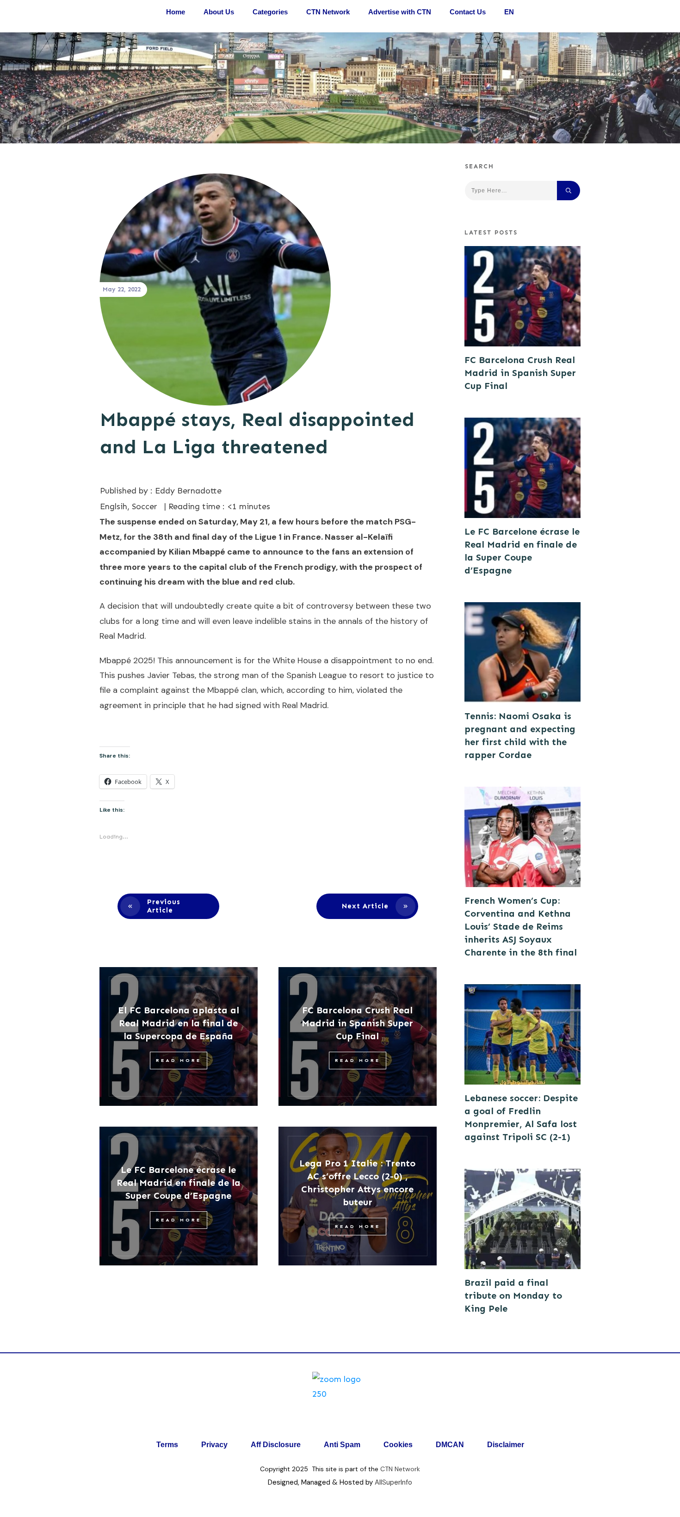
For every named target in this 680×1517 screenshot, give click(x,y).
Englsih (113, 506)
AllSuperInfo (393, 1482)
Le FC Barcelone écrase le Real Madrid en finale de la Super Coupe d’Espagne (179, 1182)
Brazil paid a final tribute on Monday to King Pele (513, 1295)
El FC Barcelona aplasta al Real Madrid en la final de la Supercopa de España (178, 1023)
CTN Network (400, 1469)
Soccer (144, 506)
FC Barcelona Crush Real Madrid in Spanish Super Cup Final (357, 1023)
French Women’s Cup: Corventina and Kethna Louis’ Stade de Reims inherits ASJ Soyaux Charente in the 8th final (520, 926)
